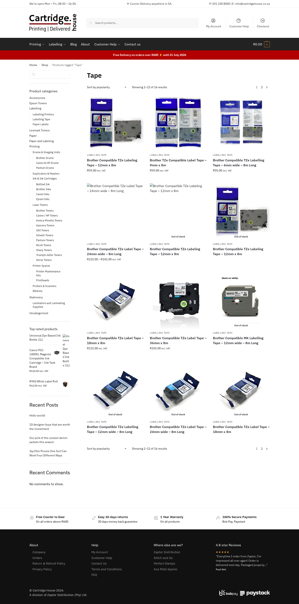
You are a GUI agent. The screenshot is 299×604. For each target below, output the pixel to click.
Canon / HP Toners (47, 215)
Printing (34, 146)
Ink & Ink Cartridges (45, 178)
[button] (261, 44)
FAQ (94, 575)
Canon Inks (42, 194)
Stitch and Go (163, 558)
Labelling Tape (97, 155)
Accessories (37, 98)
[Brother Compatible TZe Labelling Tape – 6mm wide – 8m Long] (241, 122)
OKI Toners (42, 230)
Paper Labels (40, 124)
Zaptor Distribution (167, 552)
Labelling (35, 108)
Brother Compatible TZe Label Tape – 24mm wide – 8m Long (115, 251)
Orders (37, 558)
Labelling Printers (43, 114)
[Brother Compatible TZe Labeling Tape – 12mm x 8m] (115, 122)
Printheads (42, 280)
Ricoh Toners (43, 245)
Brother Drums (45, 158)
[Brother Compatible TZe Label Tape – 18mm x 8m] (115, 300)
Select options (115, 179)
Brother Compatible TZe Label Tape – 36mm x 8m (178, 340)
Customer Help (239, 26)
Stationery (36, 297)
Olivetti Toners (44, 235)
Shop (45, 65)
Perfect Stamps (164, 563)
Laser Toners (40, 205)
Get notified (178, 261)
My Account (213, 26)
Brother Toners (45, 210)
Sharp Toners (44, 250)
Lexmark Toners (39, 130)
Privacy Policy (42, 569)
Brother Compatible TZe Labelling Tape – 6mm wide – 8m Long (238, 162)
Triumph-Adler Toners (49, 255)
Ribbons (37, 291)
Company (38, 552)
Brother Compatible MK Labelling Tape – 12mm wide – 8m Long (238, 340)
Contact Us (98, 563)
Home (33, 65)
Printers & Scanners (44, 286)
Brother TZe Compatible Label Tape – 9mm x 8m (178, 162)
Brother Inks (43, 189)
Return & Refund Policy (48, 563)
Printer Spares (41, 265)
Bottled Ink (43, 184)
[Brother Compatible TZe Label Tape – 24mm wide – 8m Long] (115, 211)
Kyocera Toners (45, 225)
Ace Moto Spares (165, 569)
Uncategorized (38, 313)
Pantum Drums (45, 168)
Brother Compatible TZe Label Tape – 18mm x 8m (115, 340)
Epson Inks (42, 199)
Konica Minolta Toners (49, 220)
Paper (33, 136)
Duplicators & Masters (46, 173)
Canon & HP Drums (47, 163)
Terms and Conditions (106, 569)
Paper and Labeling (41, 141)
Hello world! (37, 415)
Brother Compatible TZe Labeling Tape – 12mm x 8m (112, 162)
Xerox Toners (44, 260)
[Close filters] (71, 73)
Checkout (263, 26)
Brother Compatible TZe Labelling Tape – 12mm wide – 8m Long (112, 429)
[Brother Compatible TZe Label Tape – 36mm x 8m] (178, 300)
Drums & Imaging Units (46, 152)
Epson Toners (38, 103)
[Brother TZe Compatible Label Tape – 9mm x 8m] (178, 122)
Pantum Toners (45, 240)
